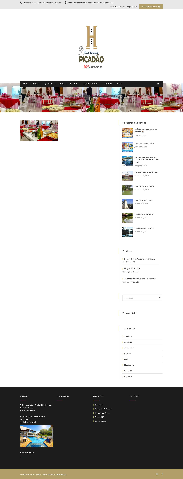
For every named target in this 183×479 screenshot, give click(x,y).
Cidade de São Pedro (143, 200)
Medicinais (129, 364)
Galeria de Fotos (102, 412)
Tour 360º (99, 416)
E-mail (25, 419)
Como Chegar (101, 421)
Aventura (128, 342)
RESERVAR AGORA (149, 6)
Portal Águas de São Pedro (145, 172)
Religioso (128, 376)
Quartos (98, 404)
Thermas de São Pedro (144, 143)
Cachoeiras (129, 347)
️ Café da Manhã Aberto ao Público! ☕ (145, 130)
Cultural (127, 353)
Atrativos (128, 336)
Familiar (127, 359)
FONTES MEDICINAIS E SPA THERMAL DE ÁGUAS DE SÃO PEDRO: (146, 160)
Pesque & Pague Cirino (144, 228)
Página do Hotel (29, 422)
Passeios (128, 370)
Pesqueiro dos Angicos (144, 214)
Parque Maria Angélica (144, 186)
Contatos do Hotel (103, 408)
